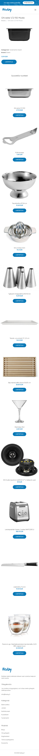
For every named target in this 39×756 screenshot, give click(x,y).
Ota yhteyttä (5, 733)
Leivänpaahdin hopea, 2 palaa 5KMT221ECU (19, 529)
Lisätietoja (9, 62)
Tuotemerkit (13, 50)
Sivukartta (4, 743)
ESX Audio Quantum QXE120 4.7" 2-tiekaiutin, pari (19, 480)
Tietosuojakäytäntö (7, 740)
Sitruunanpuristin (19, 248)
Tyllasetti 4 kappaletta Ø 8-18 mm (19, 294)
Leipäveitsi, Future (19, 587)
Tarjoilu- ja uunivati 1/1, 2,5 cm (19, 338)
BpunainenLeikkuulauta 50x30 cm (19, 383)
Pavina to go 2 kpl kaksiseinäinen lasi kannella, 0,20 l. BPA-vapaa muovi (19, 645)
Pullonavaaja (19, 152)
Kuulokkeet (4, 714)
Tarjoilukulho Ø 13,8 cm (19, 203)
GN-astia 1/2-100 (19, 108)
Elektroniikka (5, 704)
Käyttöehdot (5, 736)
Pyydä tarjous (28, 2)
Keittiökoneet (5, 711)
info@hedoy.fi (5, 694)
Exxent (20, 50)
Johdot (3, 708)
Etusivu (3, 20)
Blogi (3, 730)
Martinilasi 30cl (19, 427)
